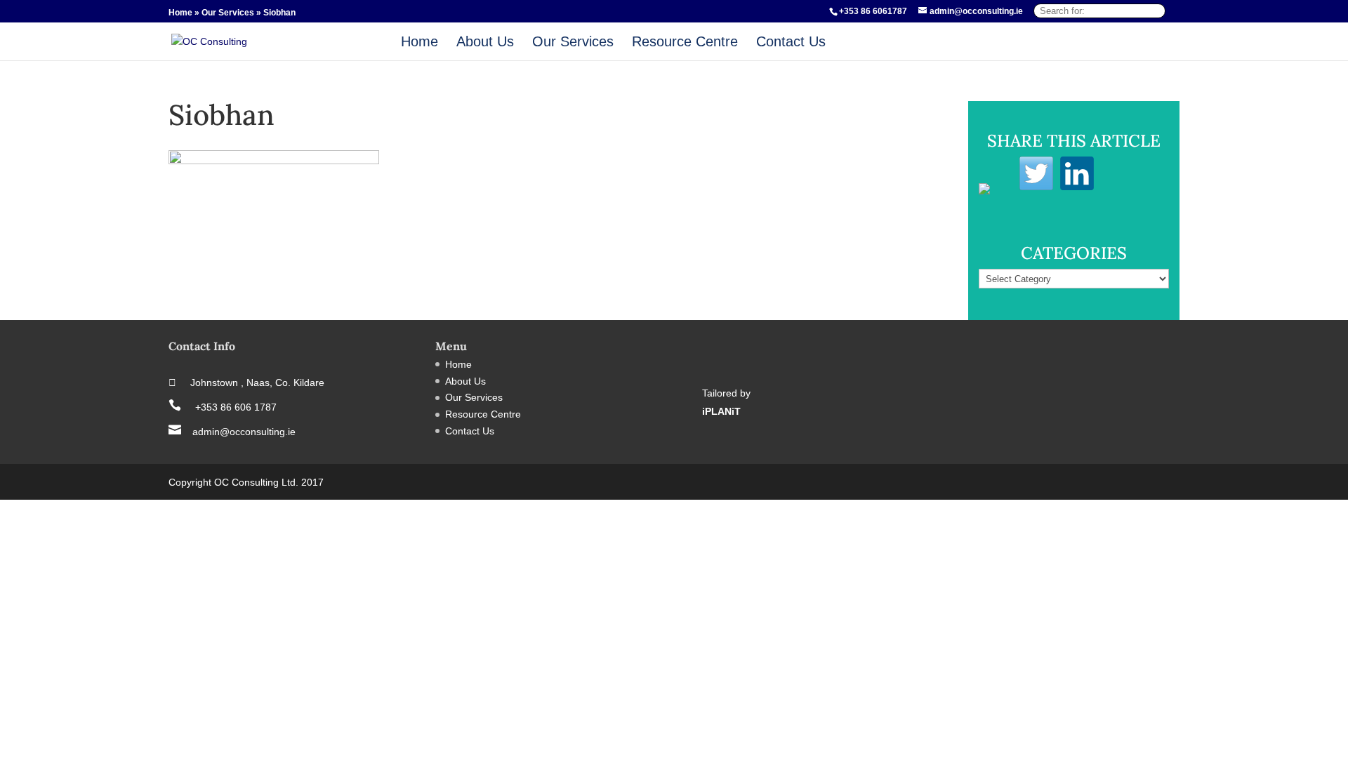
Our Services (227, 13)
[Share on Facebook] (995, 200)
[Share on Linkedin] (1077, 173)
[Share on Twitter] (1036, 173)
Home (180, 13)
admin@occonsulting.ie (232, 431)
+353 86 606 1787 (222, 407)
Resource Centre (685, 42)
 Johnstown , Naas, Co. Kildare (246, 382)
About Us (485, 42)
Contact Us (791, 42)
